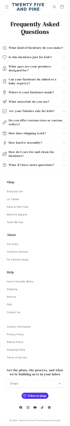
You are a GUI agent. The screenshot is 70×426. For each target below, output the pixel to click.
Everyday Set (15, 191)
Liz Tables (13, 199)
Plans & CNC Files (17, 206)
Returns (11, 296)
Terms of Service (17, 357)
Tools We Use (15, 222)
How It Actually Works (20, 281)
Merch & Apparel (17, 214)
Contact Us (13, 312)
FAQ (9, 304)
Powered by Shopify (50, 420)
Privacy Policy (15, 334)
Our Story (12, 244)
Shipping (12, 289)
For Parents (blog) (18, 259)
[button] (7, 7)
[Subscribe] (59, 384)
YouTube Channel (17, 251)
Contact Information (19, 326)
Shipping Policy (16, 349)
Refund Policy (15, 341)
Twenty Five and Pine (29, 420)
